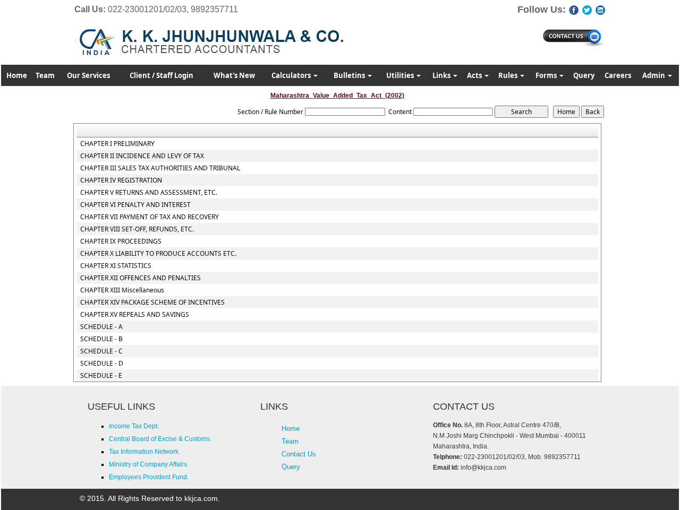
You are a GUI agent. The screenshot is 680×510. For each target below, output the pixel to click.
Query (583, 75)
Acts (475, 75)
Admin (654, 75)
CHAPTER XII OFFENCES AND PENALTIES (140, 278)
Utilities (400, 75)
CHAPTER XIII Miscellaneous (122, 290)
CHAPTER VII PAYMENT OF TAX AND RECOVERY (149, 217)
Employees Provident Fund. (149, 477)
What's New (234, 75)
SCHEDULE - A (101, 327)
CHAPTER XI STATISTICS (115, 266)
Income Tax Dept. (134, 426)
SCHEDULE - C (101, 351)
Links (442, 75)
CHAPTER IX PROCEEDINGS (121, 241)
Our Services (88, 75)
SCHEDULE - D (101, 363)
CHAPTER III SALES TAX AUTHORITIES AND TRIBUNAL (160, 168)
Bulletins (350, 75)
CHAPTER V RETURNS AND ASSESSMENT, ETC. (148, 192)
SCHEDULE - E (101, 375)
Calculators (291, 75)
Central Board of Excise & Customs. (160, 439)
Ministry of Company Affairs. (149, 464)
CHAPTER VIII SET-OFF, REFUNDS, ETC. (137, 229)
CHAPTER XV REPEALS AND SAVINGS (134, 314)
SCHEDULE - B (101, 339)
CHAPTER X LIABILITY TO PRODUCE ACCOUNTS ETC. (158, 253)
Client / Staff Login (161, 75)
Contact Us (299, 454)
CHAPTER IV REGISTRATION (121, 180)
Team (45, 75)
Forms (547, 75)
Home (16, 75)
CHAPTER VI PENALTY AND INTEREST (135, 205)
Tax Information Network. (144, 451)
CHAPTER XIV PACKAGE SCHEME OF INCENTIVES (152, 302)
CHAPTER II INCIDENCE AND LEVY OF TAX (142, 156)
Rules (508, 75)
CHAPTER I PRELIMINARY (117, 144)
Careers (618, 75)
